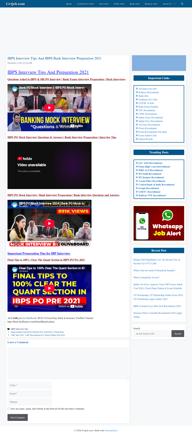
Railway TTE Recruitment (152, 195)
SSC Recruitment (147, 110)
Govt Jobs (104, 3)
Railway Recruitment (149, 92)
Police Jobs (119, 3)
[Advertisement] (90, 28)
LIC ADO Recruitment (150, 163)
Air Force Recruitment (149, 124)
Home (69, 3)
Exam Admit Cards (147, 135)
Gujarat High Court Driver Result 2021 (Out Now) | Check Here (37, 332)
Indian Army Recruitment (151, 117)
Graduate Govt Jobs (148, 99)
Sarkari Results (146, 139)
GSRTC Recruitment (149, 191)
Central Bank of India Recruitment (156, 184)
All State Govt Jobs (148, 88)
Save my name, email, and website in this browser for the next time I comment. (48, 408)
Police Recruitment (148, 128)
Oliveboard (31, 318)
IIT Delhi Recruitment (150, 173)
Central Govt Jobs (85, 3)
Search (137, 328)
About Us (167, 3)
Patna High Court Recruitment (154, 166)
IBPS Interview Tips (19, 329)
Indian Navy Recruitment (151, 121)
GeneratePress (111, 430)
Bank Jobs (135, 3)
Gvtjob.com (15, 3)
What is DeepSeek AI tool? (146, 277)
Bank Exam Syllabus (148, 106)
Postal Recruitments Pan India (152, 131)
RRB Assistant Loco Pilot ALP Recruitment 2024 (157, 306)
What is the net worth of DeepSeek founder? (154, 270)
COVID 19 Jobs (146, 103)
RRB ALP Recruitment (151, 170)
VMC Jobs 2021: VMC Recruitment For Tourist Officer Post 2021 (38, 335)
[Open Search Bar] (182, 3)
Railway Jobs (151, 3)
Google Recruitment (148, 188)
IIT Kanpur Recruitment (151, 177)
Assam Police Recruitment (152, 181)
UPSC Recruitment (148, 113)
